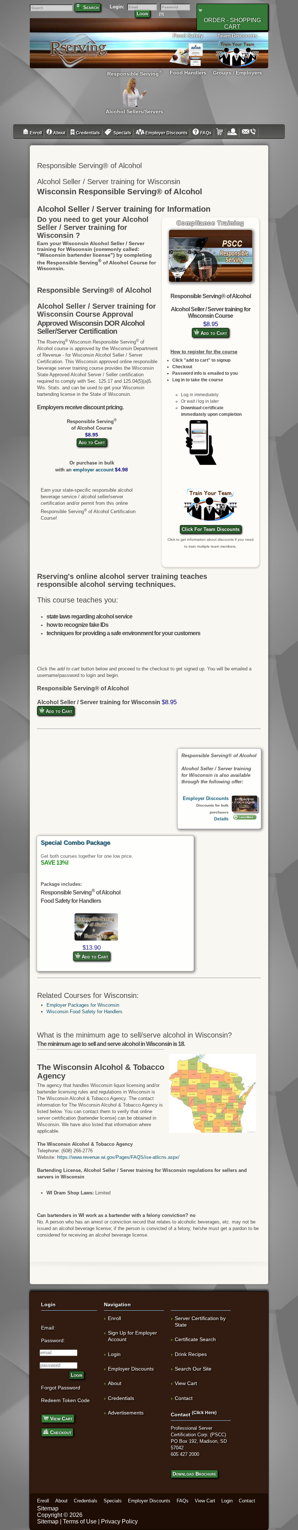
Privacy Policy (119, 1521)
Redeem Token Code (65, 1400)
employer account (93, 469)
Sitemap (48, 1508)
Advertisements (126, 1413)
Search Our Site (193, 1369)
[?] (161, 14)
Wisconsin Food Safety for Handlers (84, 1011)
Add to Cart (213, 333)
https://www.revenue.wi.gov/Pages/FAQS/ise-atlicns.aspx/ (118, 1157)
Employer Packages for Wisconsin (83, 1005)
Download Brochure (194, 1474)
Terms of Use (80, 1521)
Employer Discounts (166, 132)
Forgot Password (60, 1388)
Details (221, 818)
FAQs (205, 132)
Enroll (35, 132)
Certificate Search (195, 1339)
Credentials (87, 132)
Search (91, 7)
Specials (121, 132)
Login (142, 13)
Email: (48, 1328)
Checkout (60, 1432)
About (58, 132)
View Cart (61, 1418)
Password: (53, 1340)
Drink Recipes (191, 1354)
